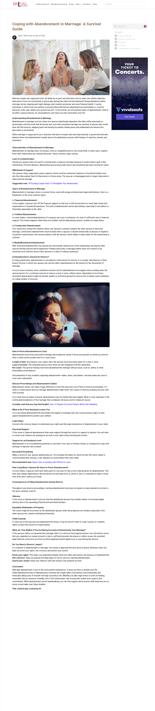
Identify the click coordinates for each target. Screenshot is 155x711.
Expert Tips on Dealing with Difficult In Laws (51, 462)
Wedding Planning (59, 4)
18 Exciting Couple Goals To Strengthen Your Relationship (53, 183)
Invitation (87, 4)
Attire (78, 4)
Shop (95, 4)
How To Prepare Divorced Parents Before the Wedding (73, 404)
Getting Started (42, 4)
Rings (71, 4)
